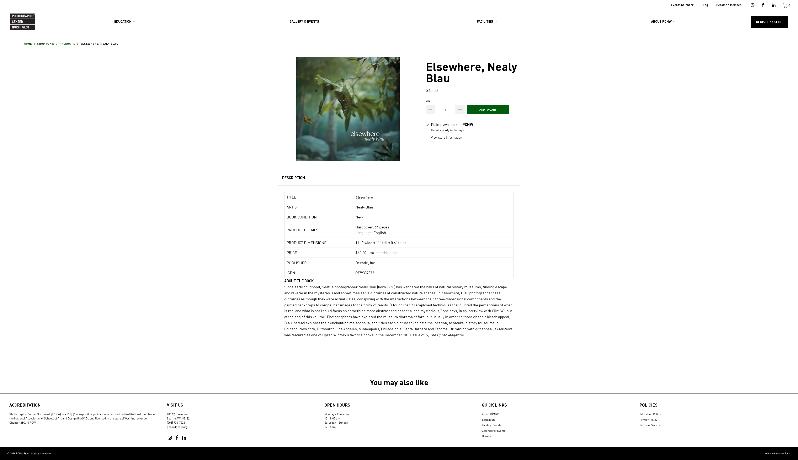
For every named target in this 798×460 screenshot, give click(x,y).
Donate (486, 436)
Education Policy (650, 414)
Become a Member (728, 5)
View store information (446, 137)
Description (293, 177)
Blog (705, 5)
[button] (125, 21)
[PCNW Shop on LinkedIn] (773, 5)
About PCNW (490, 414)
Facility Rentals (491, 425)
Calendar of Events (494, 430)
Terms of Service (649, 425)
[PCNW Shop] (22, 22)
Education (488, 419)
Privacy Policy (648, 419)
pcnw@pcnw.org (177, 427)
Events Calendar (682, 5)
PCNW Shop (22, 453)
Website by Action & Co (777, 453)
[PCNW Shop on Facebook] (762, 5)
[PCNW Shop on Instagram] (752, 5)
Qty (428, 100)
